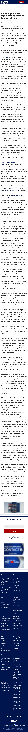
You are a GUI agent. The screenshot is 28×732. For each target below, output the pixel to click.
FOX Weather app (17, 584)
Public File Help (16, 671)
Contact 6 (3, 599)
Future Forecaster (17, 589)
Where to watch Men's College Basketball (16, 699)
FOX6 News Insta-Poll (6, 587)
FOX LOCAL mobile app (5, 590)
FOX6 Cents (3, 601)
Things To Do (16, 638)
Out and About (16, 605)
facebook (7, 717)
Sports (3, 616)
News (2, 575)
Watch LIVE (16, 616)
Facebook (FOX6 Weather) (4, 652)
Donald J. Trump (11, 20)
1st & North (3, 622)
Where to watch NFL (17, 685)
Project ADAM (16, 645)
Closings (15, 587)
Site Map (3, 593)
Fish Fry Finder (16, 642)
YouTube (3, 640)
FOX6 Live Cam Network (16, 582)
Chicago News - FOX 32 (5, 662)
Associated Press (4, 20)
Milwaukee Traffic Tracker (17, 612)
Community (16, 637)
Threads (3, 647)
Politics (2, 586)
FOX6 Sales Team (5, 685)
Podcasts (3, 584)
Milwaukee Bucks (5, 628)
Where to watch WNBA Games (16, 706)
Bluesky (2, 648)
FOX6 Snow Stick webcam (16, 591)
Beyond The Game (5, 623)
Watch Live (21, 2)
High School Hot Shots (4, 626)
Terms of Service (15, 538)
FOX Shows (15, 633)
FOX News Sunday (17, 631)
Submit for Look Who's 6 (16, 600)
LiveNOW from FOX (17, 625)
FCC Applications (16, 672)
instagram (13, 717)
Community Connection (15, 647)
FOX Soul (15, 630)
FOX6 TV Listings (16, 623)
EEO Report (15, 669)
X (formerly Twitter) (5, 650)
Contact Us (16, 658)
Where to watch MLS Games (17, 709)
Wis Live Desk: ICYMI (17, 622)
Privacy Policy (15, 537)
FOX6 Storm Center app (17, 579)
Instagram (3, 643)
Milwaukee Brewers (5, 618)
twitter (10, 717)
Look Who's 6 (16, 602)
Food (14, 608)
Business (3, 605)
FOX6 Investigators (5, 581)
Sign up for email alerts (16, 662)
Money (3, 597)
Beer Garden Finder (17, 640)
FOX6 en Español (5, 592)
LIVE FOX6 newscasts (17, 620)
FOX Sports (15, 628)
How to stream (16, 618)
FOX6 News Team (17, 666)
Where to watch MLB (17, 690)
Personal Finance (5, 604)
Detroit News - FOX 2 (6, 667)
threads (15, 717)
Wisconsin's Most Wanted (5, 579)
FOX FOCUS (3, 689)
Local (2, 576)
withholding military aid (11, 191)
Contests (15, 660)
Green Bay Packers (5, 620)
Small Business (4, 607)
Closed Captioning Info (17, 675)
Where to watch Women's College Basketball (17, 703)
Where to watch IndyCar (16, 695)
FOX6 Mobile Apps (17, 664)
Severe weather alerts (17, 576)
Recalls (2, 602)
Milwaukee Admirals (5, 629)
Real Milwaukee (16, 603)
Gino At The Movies (17, 610)
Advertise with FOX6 (5, 687)
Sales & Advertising (4, 682)
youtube (18, 717)
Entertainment (4, 582)
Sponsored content (5, 690)
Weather (15, 575)
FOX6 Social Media (4, 637)
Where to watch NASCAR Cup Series (17, 692)
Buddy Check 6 (16, 643)
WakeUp (15, 597)
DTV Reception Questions (16, 678)
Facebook (3, 642)
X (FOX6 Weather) (5, 654)
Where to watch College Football (16, 688)
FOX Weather (16, 585)
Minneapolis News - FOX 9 (5, 665)
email (20, 717)
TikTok (2, 645)
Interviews (15, 607)
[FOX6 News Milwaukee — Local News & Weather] (5, 2)
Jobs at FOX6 (16, 668)
